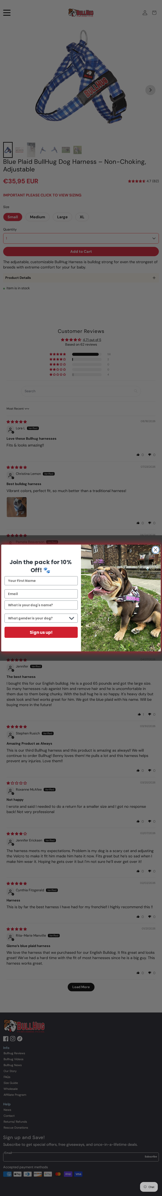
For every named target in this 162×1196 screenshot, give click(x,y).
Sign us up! (41, 632)
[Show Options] (71, 618)
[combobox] (37, 618)
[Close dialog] (155, 549)
